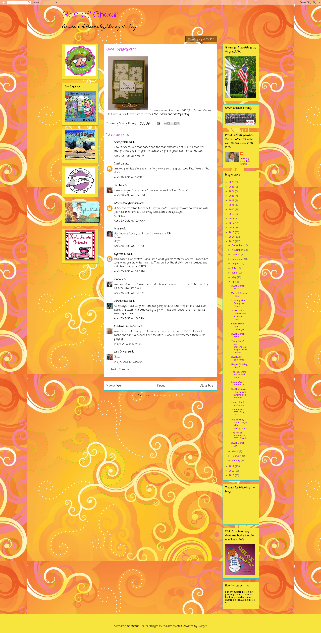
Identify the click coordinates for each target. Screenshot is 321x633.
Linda (117, 280)
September (238, 259)
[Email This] (165, 123)
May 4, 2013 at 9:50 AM (128, 362)
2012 (232, 466)
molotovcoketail (172, 626)
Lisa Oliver (120, 352)
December (237, 245)
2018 (232, 218)
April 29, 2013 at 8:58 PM (129, 196)
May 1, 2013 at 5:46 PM (128, 344)
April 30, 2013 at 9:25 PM (129, 293)
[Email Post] (158, 124)
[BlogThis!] (168, 123)
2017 (232, 223)
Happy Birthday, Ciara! (239, 366)
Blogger (202, 626)
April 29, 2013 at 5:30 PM (129, 156)
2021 (232, 205)
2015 (232, 232)
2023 (232, 195)
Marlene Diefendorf (126, 326)
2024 (232, 191)
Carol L (118, 164)
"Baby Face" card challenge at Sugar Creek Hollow (239, 347)
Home (161, 385)
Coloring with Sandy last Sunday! (238, 303)
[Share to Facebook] (175, 123)
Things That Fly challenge (239, 403)
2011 (232, 470)
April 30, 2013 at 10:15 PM (129, 319)
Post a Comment (121, 370)
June (235, 272)
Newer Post (114, 385)
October (236, 254)
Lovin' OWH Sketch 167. (238, 383)
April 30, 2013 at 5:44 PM (129, 246)
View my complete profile (245, 161)
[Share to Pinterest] (178, 123)
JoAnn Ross (121, 301)
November (237, 249)
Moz (116, 229)
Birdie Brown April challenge (237, 326)
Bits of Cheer (90, 15)
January (236, 460)
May (234, 277)
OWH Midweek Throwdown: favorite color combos (239, 393)
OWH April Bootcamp (237, 358)
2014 (232, 236)
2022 (232, 200)
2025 (232, 186)
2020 (232, 209)
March (235, 451)
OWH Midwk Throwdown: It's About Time (239, 314)
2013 (232, 241)
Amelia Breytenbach (126, 203)
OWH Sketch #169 (238, 335)
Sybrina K (120, 254)
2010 (232, 475)
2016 (232, 227)
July (234, 268)
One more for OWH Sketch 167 (239, 412)
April (234, 281)
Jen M (118, 186)
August (236, 263)
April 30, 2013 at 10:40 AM (129, 221)
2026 (232, 182)
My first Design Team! (239, 294)
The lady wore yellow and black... (238, 374)
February (237, 456)
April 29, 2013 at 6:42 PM (129, 178)
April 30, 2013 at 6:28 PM (129, 272)
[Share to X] (171, 123)
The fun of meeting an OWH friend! (239, 435)
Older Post (207, 385)
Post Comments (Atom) (168, 396)
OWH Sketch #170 (238, 287)
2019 (232, 214)
